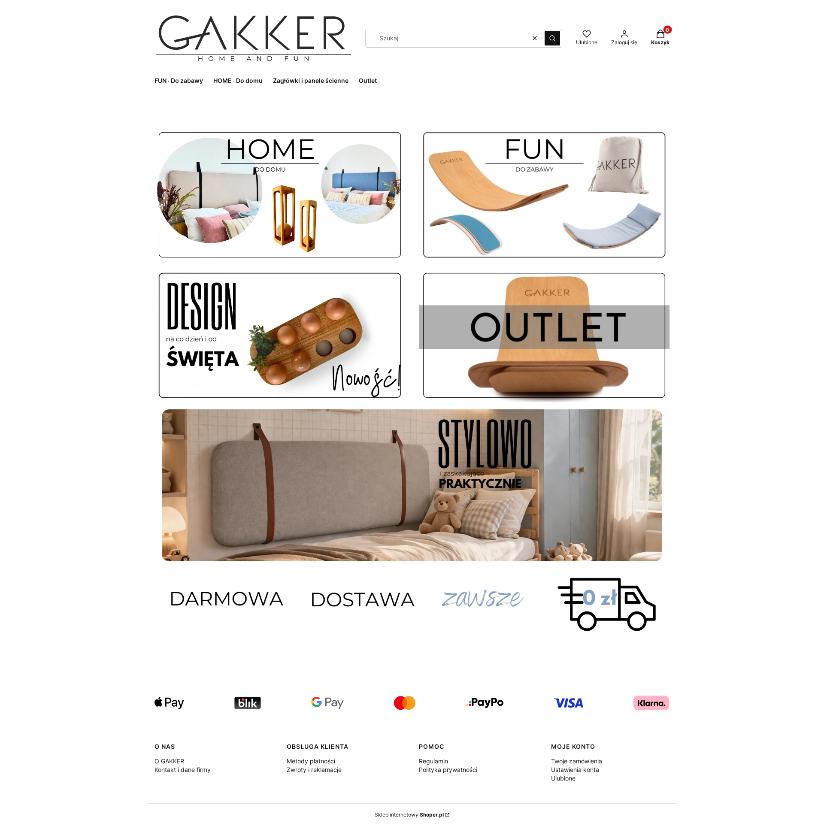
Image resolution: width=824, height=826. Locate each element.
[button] (552, 38)
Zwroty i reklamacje (314, 769)
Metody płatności (311, 761)
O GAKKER (169, 761)
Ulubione (563, 778)
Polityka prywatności (448, 769)
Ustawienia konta (575, 769)
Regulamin (433, 761)
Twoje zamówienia (576, 761)
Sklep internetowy (409, 814)
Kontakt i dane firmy (182, 769)
